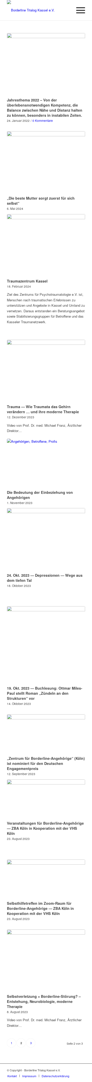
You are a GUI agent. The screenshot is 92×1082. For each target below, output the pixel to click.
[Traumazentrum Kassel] (46, 245)
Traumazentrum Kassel (27, 281)
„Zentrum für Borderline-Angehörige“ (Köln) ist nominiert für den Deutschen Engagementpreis (46, 763)
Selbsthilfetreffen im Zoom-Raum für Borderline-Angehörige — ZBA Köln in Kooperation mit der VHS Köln (40, 908)
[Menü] (78, 10)
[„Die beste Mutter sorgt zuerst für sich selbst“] (46, 162)
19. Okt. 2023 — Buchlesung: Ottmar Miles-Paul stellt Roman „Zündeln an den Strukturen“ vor (44, 693)
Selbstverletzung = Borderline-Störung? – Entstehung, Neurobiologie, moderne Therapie (44, 1001)
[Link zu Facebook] (73, 1070)
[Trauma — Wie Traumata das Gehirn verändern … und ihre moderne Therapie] (46, 371)
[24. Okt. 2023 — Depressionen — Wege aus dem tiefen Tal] (46, 539)
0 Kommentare (42, 120)
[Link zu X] (81, 1070)
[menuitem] (78, 10)
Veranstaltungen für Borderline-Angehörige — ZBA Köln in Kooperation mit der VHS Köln (45, 828)
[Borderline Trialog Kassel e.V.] (38, 10)
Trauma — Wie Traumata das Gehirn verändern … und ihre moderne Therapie (43, 409)
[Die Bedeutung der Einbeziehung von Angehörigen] (46, 463)
